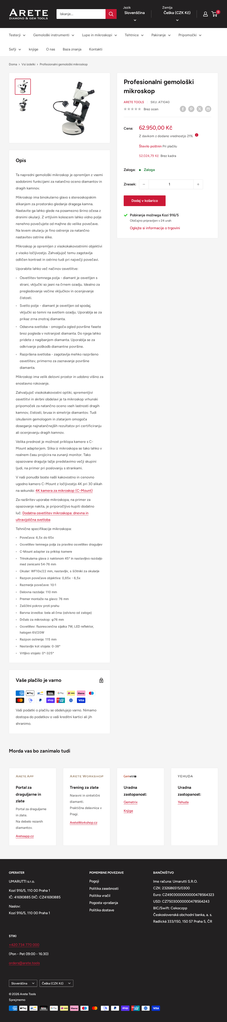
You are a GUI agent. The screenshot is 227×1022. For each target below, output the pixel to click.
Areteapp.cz (25, 836)
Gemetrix (130, 802)
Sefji (12, 49)
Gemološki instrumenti (51, 35)
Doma (13, 64)
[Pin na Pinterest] (191, 108)
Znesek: (130, 184)
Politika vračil (99, 895)
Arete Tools (134, 102)
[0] (214, 14)
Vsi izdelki (28, 64)
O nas (50, 49)
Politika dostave (101, 910)
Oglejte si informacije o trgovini (155, 228)
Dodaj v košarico (144, 201)
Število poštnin (150, 146)
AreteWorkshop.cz (83, 823)
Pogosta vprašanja (103, 903)
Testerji (15, 35)
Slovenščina (19, 983)
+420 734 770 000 (24, 945)
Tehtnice (132, 35)
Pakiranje (158, 35)
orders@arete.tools (24, 963)
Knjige (128, 811)
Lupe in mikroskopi (97, 35)
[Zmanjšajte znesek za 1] (144, 184)
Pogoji (94, 881)
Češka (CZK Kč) (52, 983)
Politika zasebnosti (104, 888)
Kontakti (95, 49)
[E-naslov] (208, 108)
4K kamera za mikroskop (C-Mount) (64, 490)
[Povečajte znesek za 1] (198, 184)
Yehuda (183, 802)
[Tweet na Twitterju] (200, 108)
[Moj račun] (205, 14)
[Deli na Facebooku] (183, 108)
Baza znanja (72, 49)
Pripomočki (187, 35)
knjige (33, 49)
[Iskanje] (111, 14)
